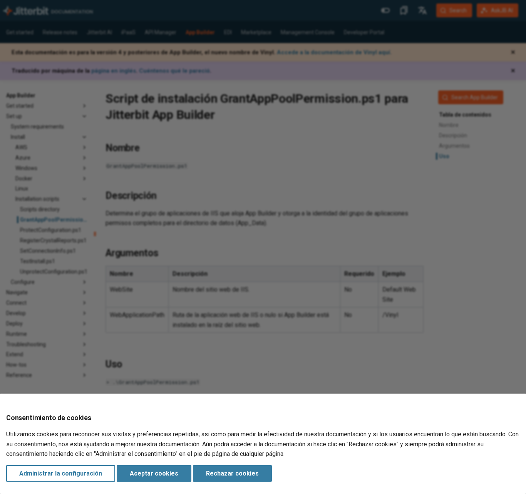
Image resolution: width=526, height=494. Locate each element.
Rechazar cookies (232, 473)
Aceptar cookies (154, 473)
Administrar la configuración (60, 473)
